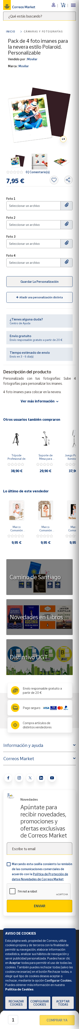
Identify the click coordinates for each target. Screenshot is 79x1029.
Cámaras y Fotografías (43, 31)
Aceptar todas (63, 1003)
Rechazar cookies (16, 1003)
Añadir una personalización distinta (41, 297)
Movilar (32, 59)
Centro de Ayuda (20, 323)
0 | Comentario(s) (38, 172)
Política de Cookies (19, 989)
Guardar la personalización (39, 281)
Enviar (39, 906)
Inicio (10, 31)
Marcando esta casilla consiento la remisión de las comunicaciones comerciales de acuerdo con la (42, 871)
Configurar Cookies (39, 1003)
